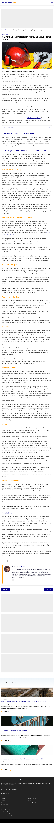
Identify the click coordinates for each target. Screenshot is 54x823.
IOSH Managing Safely (34, 118)
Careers (3, 800)
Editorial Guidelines (32, 798)
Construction (8, 30)
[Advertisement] (27, 18)
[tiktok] (6, 814)
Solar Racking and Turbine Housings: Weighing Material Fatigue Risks (23, 701)
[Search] (48, 3)
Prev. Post (5, 589)
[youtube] (2, 814)
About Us (3, 798)
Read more (5, 711)
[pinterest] (10, 810)
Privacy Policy (31, 800)
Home (2, 30)
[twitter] (6, 810)
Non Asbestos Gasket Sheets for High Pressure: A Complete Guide (22, 759)
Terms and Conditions (33, 802)
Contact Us (3, 802)
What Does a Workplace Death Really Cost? (15, 730)
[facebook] (2, 810)
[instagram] (10, 814)
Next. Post (48, 589)
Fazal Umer (8, 71)
